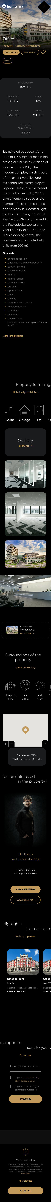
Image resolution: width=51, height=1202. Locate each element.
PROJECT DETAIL (10, 624)
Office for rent (14, 950)
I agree (27, 1079)
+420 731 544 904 (25, 870)
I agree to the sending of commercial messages (27, 1088)
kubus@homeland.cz (25, 873)
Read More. (25, 1174)
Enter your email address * (25, 1066)
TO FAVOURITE (43, 52)
